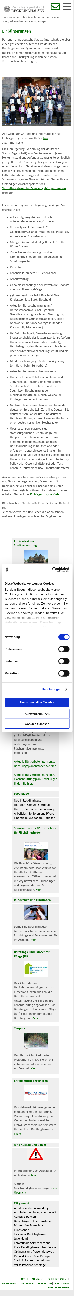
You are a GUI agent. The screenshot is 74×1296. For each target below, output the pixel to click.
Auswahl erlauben (37, 713)
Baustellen (45, 1221)
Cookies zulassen (37, 723)
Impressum (9, 1283)
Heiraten (19, 805)
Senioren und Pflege (41, 813)
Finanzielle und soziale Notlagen (34, 818)
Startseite (9, 17)
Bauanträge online (26, 1221)
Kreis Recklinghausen (27, 1247)
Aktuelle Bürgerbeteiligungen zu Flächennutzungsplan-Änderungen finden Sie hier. (35, 779)
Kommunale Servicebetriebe (32, 1243)
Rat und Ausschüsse (26, 1256)
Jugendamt (21, 1238)
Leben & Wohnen (30, 17)
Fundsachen (21, 1230)
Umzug (18, 809)
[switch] (63, 649)
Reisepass (46, 1256)
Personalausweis (43, 1251)
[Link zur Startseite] (24, 11)
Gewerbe (31, 809)
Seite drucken (57, 1279)
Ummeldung (42, 1260)
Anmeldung (41, 1208)
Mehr (39, 890)
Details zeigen (51, 689)
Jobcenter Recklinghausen (30, 1234)
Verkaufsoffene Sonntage (30, 1265)
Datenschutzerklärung (36, 1283)
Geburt (31, 805)
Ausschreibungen (25, 1216)
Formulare (36, 1225)
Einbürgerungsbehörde (44, 494)
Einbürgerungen (38, 21)
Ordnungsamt (23, 1251)
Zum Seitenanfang (31, 1279)
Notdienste (49, 1247)
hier (45, 138)
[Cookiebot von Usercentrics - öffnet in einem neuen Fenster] (52, 569)
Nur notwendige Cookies (37, 702)
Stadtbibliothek (23, 1260)
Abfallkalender (23, 1208)
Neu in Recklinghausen (28, 800)
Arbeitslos (20, 813)
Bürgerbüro (21, 1225)
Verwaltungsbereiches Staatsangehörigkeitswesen (34, 188)
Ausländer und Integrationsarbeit (35, 1212)
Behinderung (46, 809)
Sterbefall (44, 805)
